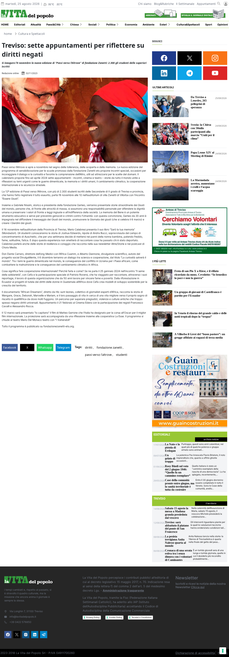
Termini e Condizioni (141, 617)
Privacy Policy (92, 617)
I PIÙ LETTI (159, 261)
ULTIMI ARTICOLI (163, 87)
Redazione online (10, 73)
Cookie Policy (115, 617)
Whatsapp (45, 347)
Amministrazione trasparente (123, 590)
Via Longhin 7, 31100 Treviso (26, 611)
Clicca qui (197, 587)
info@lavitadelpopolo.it (22, 616)
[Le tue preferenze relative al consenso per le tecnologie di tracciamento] (222, 650)
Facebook (9, 347)
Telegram (63, 347)
